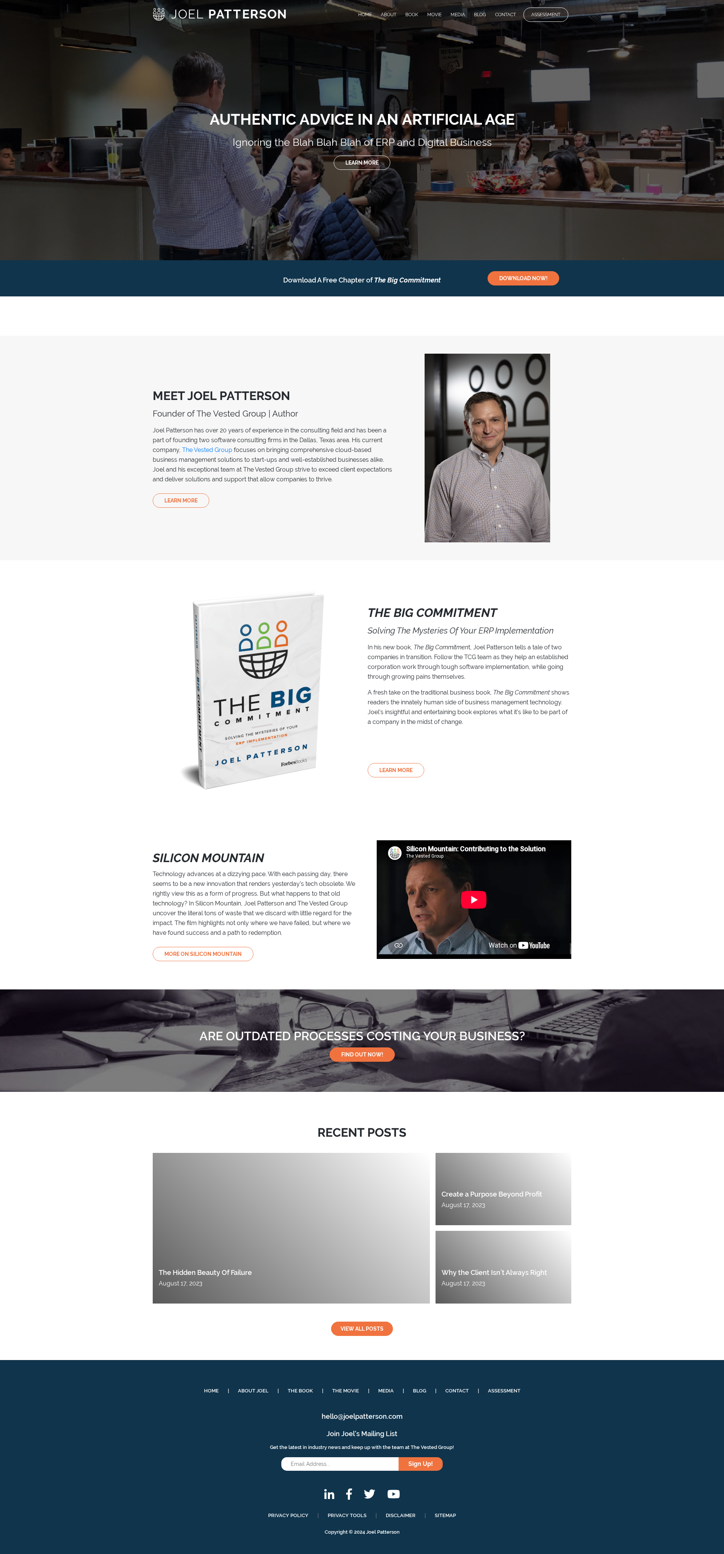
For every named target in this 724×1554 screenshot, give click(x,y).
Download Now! (523, 278)
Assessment (545, 14)
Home (365, 14)
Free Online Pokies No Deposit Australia (57, 86)
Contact (505, 14)
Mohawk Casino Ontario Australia (46, 201)
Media (458, 14)
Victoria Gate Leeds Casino (52, 31)
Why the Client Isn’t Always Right (494, 1272)
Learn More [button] (181, 501)
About (388, 14)
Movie (434, 14)
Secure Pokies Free (41, 40)
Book (411, 14)
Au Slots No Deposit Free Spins (43, 162)
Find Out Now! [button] (362, 1055)
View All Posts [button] (362, 1329)
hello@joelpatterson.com (362, 1416)
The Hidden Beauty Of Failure (205, 1272)
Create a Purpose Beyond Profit (492, 1194)
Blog (480, 14)
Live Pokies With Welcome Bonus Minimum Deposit (75, 107)
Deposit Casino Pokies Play (37, 181)
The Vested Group (207, 449)
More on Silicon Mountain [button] (203, 954)
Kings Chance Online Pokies (53, 49)
